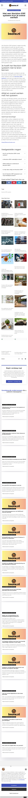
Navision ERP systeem (6, 192)
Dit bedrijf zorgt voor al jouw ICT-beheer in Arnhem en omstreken (13, 538)
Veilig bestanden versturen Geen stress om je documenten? (13, 434)
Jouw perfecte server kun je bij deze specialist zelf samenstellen (11, 590)
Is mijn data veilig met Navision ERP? (14, 169)
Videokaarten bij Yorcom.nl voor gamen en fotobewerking (13, 408)
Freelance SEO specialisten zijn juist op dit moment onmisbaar (7, 286)
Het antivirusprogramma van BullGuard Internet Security (12, 512)
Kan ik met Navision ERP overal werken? (14, 154)
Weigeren (14, 789)
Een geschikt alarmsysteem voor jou (11, 485)
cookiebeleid (21, 779)
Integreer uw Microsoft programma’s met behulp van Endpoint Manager (13, 668)
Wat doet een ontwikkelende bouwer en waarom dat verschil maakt (20, 250)
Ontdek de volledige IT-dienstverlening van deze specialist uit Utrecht (13, 564)
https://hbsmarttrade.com (8, 142)
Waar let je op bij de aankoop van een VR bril (14, 459)
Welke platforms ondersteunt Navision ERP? (14, 164)
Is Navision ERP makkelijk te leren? (14, 159)
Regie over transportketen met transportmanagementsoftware (10, 616)
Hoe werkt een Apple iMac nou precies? (12, 745)
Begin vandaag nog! (14, 368)
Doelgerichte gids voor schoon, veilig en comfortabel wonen (6, 353)
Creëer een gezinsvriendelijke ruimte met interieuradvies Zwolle (7, 270)
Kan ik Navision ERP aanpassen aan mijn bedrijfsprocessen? (14, 174)
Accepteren (14, 785)
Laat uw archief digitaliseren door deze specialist (12, 694)
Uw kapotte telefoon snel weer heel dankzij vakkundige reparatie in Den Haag (13, 642)
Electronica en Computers (14, 10)
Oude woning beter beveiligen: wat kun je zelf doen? (20, 214)
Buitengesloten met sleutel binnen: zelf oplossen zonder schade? (7, 232)
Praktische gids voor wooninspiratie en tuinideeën (19, 292)
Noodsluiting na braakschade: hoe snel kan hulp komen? (7, 214)
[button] (26, 769)
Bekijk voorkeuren (14, 793)
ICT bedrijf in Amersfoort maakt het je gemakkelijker (12, 720)
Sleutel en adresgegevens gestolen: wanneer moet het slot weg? (20, 233)
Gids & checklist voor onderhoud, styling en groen (19, 332)
